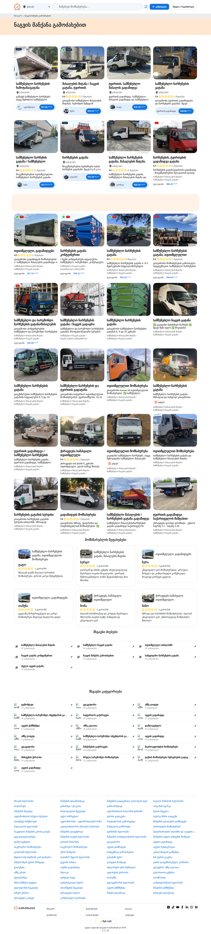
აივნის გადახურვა (70, 867)
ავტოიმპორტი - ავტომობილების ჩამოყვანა (82, 821)
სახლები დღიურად (163, 893)
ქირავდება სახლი (70, 893)
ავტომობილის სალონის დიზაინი (125, 811)
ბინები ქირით (21, 893)
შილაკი (64, 872)
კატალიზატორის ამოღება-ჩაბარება (79, 826)
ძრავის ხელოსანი (23, 801)
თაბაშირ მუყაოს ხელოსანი (75, 857)
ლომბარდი (159, 877)
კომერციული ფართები (73, 898)
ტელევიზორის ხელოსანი (120, 882)
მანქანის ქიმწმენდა (163, 887)
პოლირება (20, 806)
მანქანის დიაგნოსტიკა (72, 801)
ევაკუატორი (113, 842)
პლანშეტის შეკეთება (71, 887)
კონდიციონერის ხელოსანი (168, 882)
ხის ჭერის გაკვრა (162, 857)
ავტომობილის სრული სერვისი (30, 816)
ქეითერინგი (20, 877)
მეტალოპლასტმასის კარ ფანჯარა (32, 857)
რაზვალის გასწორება (119, 826)
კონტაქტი (129, 915)
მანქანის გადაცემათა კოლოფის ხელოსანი (129, 801)
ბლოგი (128, 909)
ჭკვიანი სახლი (68, 862)
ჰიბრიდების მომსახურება (167, 826)
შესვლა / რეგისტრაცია (183, 7)
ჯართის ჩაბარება (69, 842)
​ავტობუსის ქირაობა (117, 872)
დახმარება (52, 915)
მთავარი (18, 16)
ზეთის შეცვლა (161, 811)
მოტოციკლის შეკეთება (73, 811)
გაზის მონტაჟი (114, 806)
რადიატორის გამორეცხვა (121, 821)
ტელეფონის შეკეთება (26, 887)
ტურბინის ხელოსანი (118, 831)
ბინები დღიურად (116, 893)
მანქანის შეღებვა (23, 811)
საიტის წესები (92, 915)
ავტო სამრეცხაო (69, 816)
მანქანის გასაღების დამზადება (170, 821)
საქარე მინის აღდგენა (165, 816)
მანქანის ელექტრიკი (71, 831)
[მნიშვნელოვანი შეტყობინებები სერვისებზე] (146, 7)
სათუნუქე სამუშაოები (25, 821)
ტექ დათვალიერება (25, 836)
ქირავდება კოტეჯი (24, 898)
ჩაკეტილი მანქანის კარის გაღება (32, 831)
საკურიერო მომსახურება (27, 847)
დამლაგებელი (22, 842)
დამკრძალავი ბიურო (71, 882)
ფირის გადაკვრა (116, 816)
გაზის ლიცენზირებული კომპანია (171, 862)
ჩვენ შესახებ (91, 909)
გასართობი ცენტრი (163, 872)
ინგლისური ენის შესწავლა (121, 867)
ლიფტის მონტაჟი (116, 862)
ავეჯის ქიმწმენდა (116, 887)
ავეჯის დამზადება (116, 847)
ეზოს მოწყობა (68, 852)
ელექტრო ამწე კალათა (166, 867)
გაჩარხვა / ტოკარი (70, 806)
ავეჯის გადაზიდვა (162, 842)
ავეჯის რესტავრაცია (164, 847)
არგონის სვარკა (162, 806)
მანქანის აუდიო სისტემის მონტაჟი (171, 836)
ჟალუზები (19, 867)
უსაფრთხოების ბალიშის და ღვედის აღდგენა (175, 831)
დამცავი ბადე (67, 877)
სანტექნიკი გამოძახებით (120, 852)
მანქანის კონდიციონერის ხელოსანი (126, 836)
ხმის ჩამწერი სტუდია (25, 882)
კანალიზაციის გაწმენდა (166, 852)
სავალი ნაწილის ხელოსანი (168, 801)
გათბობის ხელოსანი (25, 852)
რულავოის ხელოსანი (26, 826)
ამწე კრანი (20, 872)
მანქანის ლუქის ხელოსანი (74, 836)
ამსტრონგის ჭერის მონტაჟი (29, 862)
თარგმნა (111, 877)
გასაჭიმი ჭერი (114, 857)
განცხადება (161, 7)
